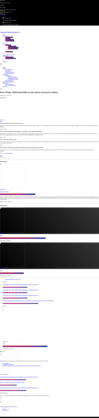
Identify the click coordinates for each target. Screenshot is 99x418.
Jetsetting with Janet (4, 191)
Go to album (2, 15)
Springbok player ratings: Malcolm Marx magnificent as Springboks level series (15, 287)
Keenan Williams (9, 153)
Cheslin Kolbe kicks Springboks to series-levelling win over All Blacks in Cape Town (13, 379)
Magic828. (6, 406)
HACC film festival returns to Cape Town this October (8, 385)
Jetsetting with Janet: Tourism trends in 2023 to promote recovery (17, 194)
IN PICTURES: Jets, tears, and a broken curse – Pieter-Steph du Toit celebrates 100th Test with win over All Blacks (20, 303)
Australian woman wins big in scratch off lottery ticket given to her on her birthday (25, 346)
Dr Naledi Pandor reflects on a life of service (12, 273)
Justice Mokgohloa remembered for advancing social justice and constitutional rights (23, 238)
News (1, 88)
